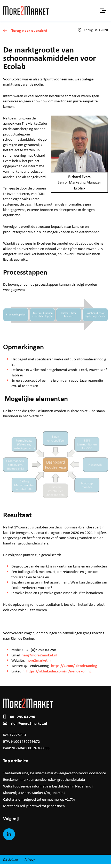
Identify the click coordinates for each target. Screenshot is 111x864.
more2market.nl (39, 660)
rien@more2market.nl (39, 655)
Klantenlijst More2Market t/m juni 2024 (34, 792)
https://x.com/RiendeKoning (74, 665)
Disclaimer (10, 859)
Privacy (30, 859)
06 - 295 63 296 (22, 716)
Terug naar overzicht (29, 30)
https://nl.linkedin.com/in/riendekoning (58, 671)
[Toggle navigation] (102, 10)
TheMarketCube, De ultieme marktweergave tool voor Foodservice (54, 773)
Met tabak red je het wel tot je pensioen (34, 805)
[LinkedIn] (9, 834)
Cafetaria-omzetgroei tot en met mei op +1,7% (39, 799)
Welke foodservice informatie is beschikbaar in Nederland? (48, 786)
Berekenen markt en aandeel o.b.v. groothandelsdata (44, 779)
